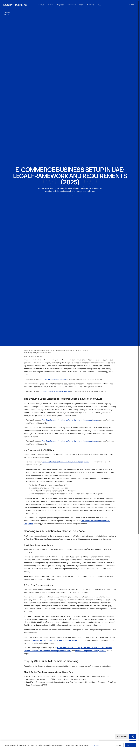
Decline (118, 745)
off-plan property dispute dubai (54, 379)
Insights (81, 5)
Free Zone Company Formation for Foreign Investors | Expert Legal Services (70, 420)
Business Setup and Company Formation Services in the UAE (53, 640)
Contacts (90, 5)
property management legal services (56, 391)
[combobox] (132, 5)
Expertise (50, 5)
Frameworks (71, 5)
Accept (130, 745)
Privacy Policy (94, 745)
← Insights (7, 12)
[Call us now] (117, 736)
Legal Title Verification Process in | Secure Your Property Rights (65, 462)
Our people (60, 5)
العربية (100, 4)
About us (41, 5)
